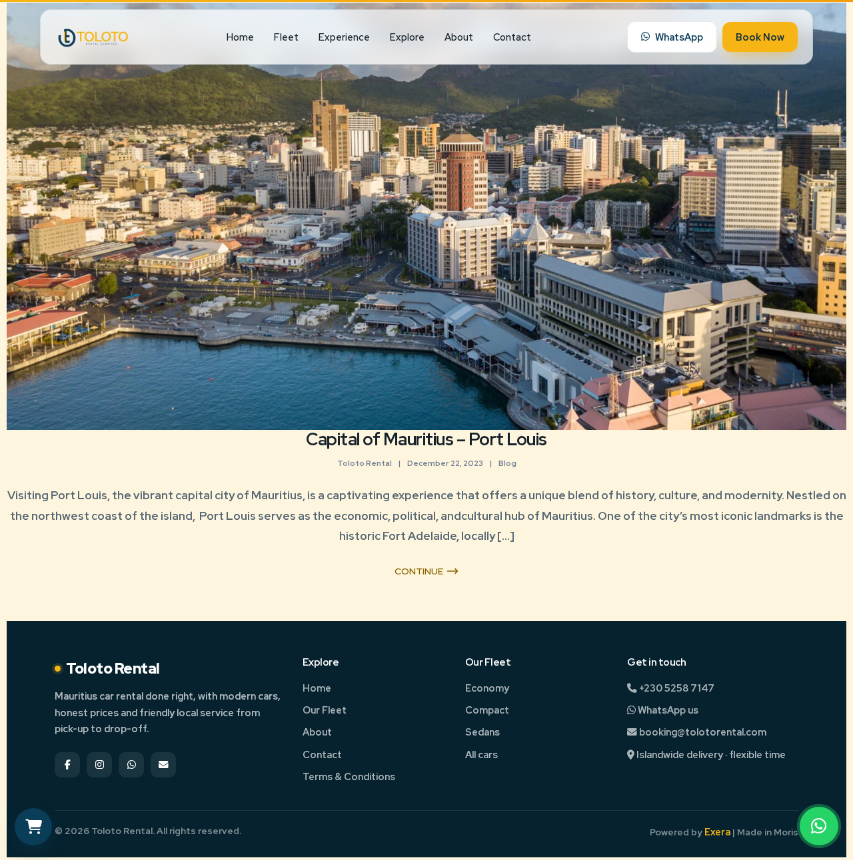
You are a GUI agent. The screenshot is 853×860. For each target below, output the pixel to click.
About (458, 37)
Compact (487, 710)
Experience (344, 37)
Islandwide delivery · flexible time (710, 754)
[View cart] (33, 826)
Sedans (482, 732)
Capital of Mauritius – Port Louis (426, 439)
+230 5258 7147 (675, 688)
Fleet (286, 37)
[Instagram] (99, 764)
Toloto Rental (364, 463)
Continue (419, 571)
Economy (487, 688)
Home (240, 37)
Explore (407, 37)
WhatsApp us (667, 710)
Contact (512, 37)
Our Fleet (325, 710)
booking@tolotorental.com (701, 732)
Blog (507, 463)
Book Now (760, 37)
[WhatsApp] (819, 826)
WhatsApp (679, 37)
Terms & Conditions (349, 776)
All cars (481, 754)
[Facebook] (67, 764)
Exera (717, 831)
